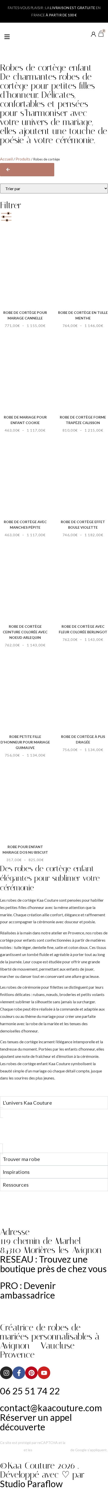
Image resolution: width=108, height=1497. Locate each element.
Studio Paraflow (31, 1483)
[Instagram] (6, 1372)
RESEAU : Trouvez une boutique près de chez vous (53, 1264)
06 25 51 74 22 (30, 1390)
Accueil (6, 158)
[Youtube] (44, 1372)
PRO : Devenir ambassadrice (28, 1290)
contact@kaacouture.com (51, 1407)
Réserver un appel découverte (36, 1422)
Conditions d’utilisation (51, 1450)
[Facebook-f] (19, 1372)
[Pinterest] (31, 1372)
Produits (23, 158)
